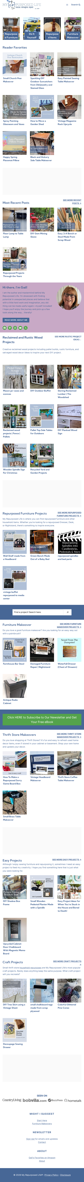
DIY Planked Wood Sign (67, 432)
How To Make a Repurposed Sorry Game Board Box (12, 780)
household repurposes (30, 967)
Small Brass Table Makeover (12, 818)
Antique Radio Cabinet (10, 702)
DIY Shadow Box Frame (11, 903)
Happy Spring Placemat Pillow (11, 159)
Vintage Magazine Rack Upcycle (67, 123)
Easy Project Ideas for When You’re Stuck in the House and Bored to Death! (69, 906)
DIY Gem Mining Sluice (38, 235)
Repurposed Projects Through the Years (13, 275)
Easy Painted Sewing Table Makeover (68, 80)
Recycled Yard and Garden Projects (39, 471)
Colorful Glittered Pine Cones (67, 1006)
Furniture (36, 1123)
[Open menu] (67, 4)
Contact (42, 1142)
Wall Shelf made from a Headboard (14, 557)
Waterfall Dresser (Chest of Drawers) (67, 665)
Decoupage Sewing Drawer (13, 1046)
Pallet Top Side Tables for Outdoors (41, 432)
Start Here (42, 1120)
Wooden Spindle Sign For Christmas (14, 471)
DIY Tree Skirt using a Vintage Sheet (14, 1006)
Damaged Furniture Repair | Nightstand (40, 665)
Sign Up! (30, 1139)
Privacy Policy (52, 1175)
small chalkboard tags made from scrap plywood (41, 1007)
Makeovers (46, 1123)
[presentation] (15, 64)
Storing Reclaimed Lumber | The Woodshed (67, 394)
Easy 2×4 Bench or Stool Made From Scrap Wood (67, 236)
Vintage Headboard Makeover (40, 779)
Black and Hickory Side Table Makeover (41, 159)
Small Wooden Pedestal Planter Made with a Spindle (41, 904)
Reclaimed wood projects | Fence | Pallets (11, 433)
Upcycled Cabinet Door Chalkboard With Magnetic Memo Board (14, 948)
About (42, 1161)
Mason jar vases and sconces (13, 392)
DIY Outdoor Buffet (40, 390)
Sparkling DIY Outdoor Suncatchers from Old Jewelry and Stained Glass (41, 83)
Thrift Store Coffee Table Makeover (67, 779)
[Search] (67, 612)
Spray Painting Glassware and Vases (13, 123)
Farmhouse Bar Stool (13, 663)
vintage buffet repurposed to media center (13, 595)
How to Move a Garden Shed (38, 123)
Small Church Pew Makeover (12, 80)
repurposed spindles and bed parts (68, 557)
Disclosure (65, 1175)
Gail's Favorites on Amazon (42, 1157)
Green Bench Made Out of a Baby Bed (40, 557)
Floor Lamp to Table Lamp (13, 235)
